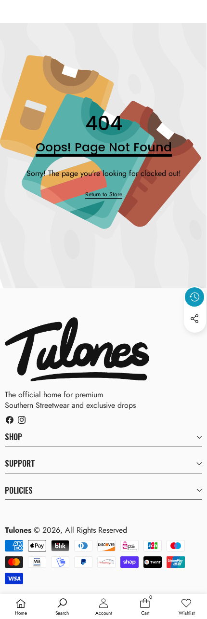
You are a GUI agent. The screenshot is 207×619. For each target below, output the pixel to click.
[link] (103, 194)
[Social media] (194, 318)
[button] (195, 340)
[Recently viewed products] (194, 297)
